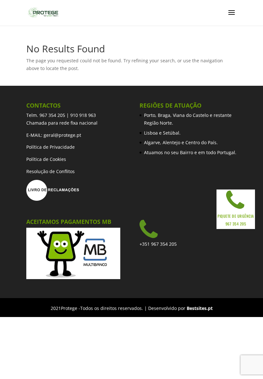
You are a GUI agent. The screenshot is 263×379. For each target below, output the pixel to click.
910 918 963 (83, 115)
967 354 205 (52, 115)
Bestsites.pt (200, 308)
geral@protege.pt (62, 135)
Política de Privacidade (50, 147)
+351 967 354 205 (158, 244)
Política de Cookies (46, 159)
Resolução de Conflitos (50, 171)
